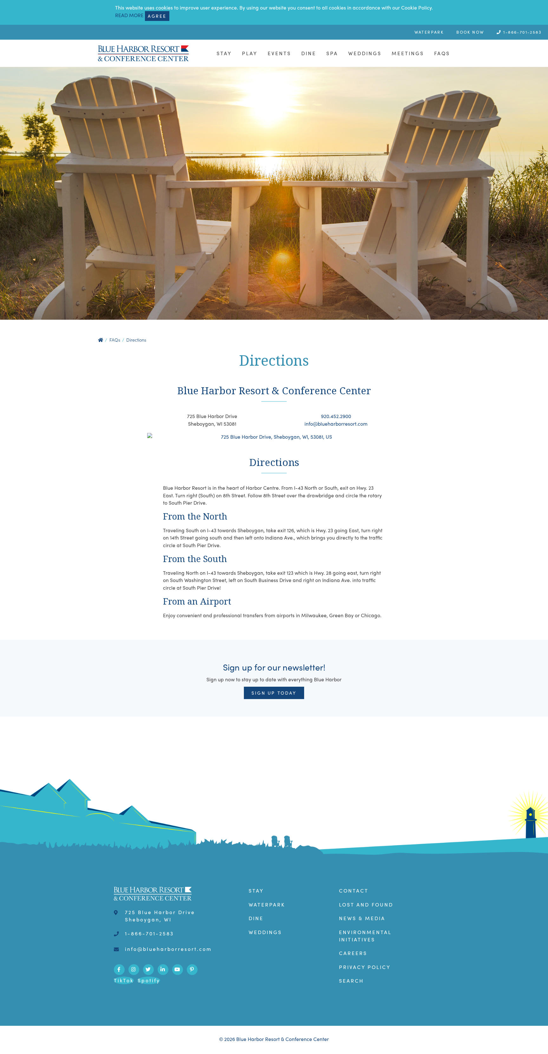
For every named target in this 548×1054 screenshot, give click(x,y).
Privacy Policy (365, 967)
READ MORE (129, 15)
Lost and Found (366, 904)
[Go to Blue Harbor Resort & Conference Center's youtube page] (177, 969)
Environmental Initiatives (365, 935)
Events (279, 53)
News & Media (362, 918)
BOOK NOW (470, 32)
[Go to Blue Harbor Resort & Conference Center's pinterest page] (192, 969)
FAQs (442, 53)
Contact (354, 890)
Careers (353, 953)
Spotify (149, 980)
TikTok (124, 980)
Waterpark (429, 32)
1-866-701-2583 (522, 32)
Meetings (408, 53)
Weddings (365, 53)
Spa (332, 53)
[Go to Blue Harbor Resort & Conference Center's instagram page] (133, 969)
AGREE (157, 16)
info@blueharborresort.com (336, 423)
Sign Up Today (273, 693)
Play (250, 53)
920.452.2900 (336, 416)
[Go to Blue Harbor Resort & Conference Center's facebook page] (119, 969)
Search (351, 980)
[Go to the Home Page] (143, 53)
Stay (224, 53)
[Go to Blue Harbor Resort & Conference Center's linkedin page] (163, 969)
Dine (308, 53)
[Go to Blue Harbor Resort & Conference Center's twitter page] (148, 969)
